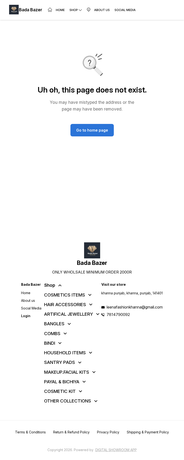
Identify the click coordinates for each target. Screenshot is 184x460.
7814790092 (118, 314)
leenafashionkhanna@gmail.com (135, 307)
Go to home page (92, 130)
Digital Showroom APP (116, 450)
